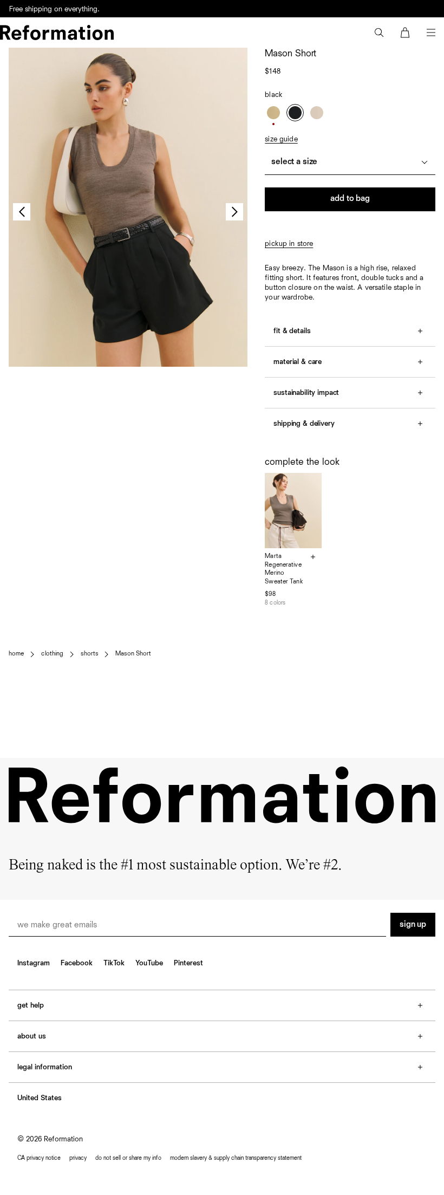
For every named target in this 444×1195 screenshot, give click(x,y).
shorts (89, 654)
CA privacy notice (39, 1158)
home (16, 654)
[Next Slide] (234, 211)
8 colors (275, 603)
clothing (52, 654)
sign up (413, 924)
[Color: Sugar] (316, 112)
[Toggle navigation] (431, 32)
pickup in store (289, 244)
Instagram (33, 963)
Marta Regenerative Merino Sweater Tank (284, 569)
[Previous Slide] (21, 211)
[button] (379, 32)
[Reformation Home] (57, 32)
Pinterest (188, 963)
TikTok (114, 963)
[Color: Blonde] (273, 112)
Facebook (77, 963)
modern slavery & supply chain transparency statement (236, 1158)
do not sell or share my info (128, 1158)
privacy (78, 1158)
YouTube (149, 963)
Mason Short (133, 654)
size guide (281, 139)
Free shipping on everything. (54, 9)
